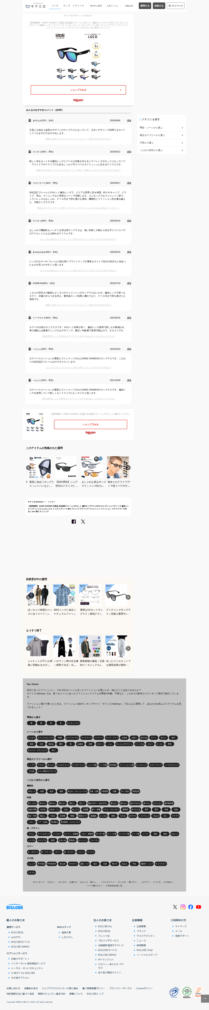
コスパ (31, 822)
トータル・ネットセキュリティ (27, 968)
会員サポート (182, 935)
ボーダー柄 (100, 834)
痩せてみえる (135, 803)
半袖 (166, 809)
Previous (28, 467)
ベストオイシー (108, 882)
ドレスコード (86, 738)
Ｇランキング (38, 882)
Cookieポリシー (144, 988)
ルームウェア (141, 765)
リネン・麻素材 (87, 834)
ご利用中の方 (178, 920)
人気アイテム (112, 6)
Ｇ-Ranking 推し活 (114, 886)
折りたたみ (135, 809)
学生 (134, 864)
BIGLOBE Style (145, 950)
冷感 (42, 791)
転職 (60, 738)
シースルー (57, 834)
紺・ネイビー (69, 852)
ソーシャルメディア (147, 954)
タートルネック (44, 834)
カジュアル (42, 840)
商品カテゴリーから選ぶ (152, 135)
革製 (155, 834)
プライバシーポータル (120, 988)
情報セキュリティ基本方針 (51, 993)
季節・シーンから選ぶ (151, 127)
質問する (145, 5)
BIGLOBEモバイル (20, 941)
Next (128, 467)
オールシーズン (73, 723)
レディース (78, 5)
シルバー (81, 852)
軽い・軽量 (96, 809)
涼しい (82, 803)
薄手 (156, 809)
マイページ (177, 5)
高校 (31, 744)
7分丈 (52, 816)
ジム (110, 744)
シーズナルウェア (171, 765)
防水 (51, 791)
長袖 (176, 809)
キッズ (66, 5)
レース (145, 834)
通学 (61, 744)
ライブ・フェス (112, 738)
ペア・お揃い (43, 822)
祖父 (95, 864)
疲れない (62, 803)
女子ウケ (132, 816)
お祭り (134, 738)
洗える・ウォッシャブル (77, 791)
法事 (90, 744)
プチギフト (73, 864)
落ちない (114, 803)
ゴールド (90, 852)
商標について (76, 993)
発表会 (51, 744)
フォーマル (94, 840)
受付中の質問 (96, 6)
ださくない (157, 803)
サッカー (160, 744)
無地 (165, 834)
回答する (159, 5)
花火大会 (144, 738)
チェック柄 (111, 834)
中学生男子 (51, 864)
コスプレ (31, 873)
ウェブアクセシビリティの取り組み (60, 988)
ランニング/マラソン (124, 744)
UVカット (32, 791)
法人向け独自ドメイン (109, 972)
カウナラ (146, 882)
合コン (163, 738)
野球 (170, 744)
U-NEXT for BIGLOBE (23, 973)
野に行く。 (134, 882)
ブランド (141, 931)
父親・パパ (84, 864)
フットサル (139, 744)
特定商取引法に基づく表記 (20, 993)
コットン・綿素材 (71, 834)
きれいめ (62, 840)
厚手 (146, 809)
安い (165, 816)
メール (178, 931)
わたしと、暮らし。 (89, 882)
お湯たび (73, 882)
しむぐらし (67, 937)
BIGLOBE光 (17, 932)
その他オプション (20, 977)
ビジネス (31, 738)
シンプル (31, 840)
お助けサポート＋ (20, 958)
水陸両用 (104, 791)
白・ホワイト (33, 852)
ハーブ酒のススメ (95, 886)
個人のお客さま (16, 920)
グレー (58, 852)
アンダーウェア (78, 765)
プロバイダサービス (108, 940)
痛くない (147, 803)
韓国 (72, 816)
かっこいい (82, 840)
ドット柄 (135, 834)
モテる (123, 816)
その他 (31, 771)
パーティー (98, 738)
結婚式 (80, 744)
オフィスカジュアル (46, 738)
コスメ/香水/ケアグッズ (47, 771)
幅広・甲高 (32, 816)
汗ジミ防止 (125, 791)
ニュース (141, 940)
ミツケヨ (157, 882)
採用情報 (141, 945)
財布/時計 (113, 765)
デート (153, 738)
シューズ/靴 (92, 765)
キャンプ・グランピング (38, 750)
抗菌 (114, 791)
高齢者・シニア (146, 864)
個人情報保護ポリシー (93, 988)
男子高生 (41, 864)
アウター (41, 765)
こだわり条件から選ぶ (151, 150)
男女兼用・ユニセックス (70, 822)
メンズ (54, 5)
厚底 (113, 816)
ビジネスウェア (63, 765)
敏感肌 (93, 816)
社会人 (124, 864)
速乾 (61, 791)
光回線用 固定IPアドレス (111, 945)
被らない (124, 803)
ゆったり (75, 809)
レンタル (103, 816)
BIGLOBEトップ (95, 993)
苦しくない (32, 803)
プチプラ (175, 816)
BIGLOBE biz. (105, 926)
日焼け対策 (32, 809)
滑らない (43, 803)
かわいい (174, 834)
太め (66, 809)
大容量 (85, 809)
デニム (31, 834)
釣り (54, 750)
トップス (31, 765)
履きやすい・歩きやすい (98, 803)
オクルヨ (62, 882)
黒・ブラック (46, 852)
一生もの (155, 816)
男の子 (114, 864)
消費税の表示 (31, 988)
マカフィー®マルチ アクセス (111, 966)
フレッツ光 (104, 935)
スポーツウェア (155, 765)
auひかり (16, 937)
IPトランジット (106, 959)
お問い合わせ (13, 988)
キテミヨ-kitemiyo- (36, 502)
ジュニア (31, 864)
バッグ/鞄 (103, 765)
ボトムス (51, 765)
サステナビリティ (146, 935)
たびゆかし (168, 882)
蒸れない (52, 803)
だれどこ (51, 882)
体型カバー (82, 816)
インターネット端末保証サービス (28, 963)
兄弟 (105, 864)
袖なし (43, 816)
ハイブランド (144, 816)
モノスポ (122, 882)
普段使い (72, 840)
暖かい (72, 803)
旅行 (173, 738)
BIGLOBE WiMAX (20, 946)
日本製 (62, 816)
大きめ (43, 809)
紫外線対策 (168, 803)
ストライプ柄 (124, 834)
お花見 (124, 738)
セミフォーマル (72, 738)
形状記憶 (135, 791)
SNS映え (54, 822)
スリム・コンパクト (111, 809)
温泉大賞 (66, 932)
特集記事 (129, 6)
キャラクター (160, 864)
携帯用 (125, 809)
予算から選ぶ (146, 142)
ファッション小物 (126, 765)
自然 (53, 840)
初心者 (62, 864)
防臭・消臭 (94, 791)
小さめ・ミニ (54, 809)
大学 (41, 744)
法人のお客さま (102, 920)
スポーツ (100, 744)
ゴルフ (150, 744)
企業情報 (137, 920)
